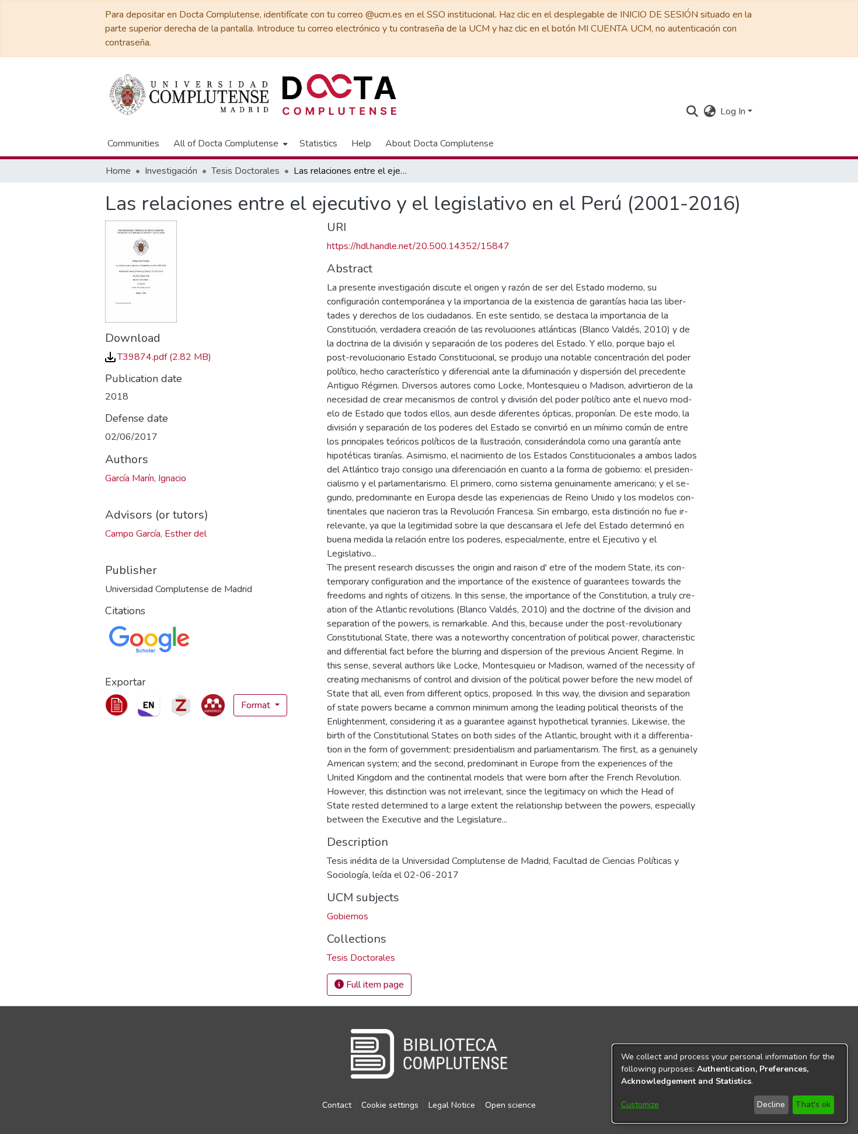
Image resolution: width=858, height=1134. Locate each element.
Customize (640, 1104)
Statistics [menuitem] (318, 143)
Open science (510, 1105)
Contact (336, 1105)
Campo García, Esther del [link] (156, 533)
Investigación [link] (171, 170)
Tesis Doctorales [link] (245, 170)
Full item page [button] (374, 984)
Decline (771, 1104)
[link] (158, 357)
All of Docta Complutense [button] (225, 143)
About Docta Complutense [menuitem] (439, 143)
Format (257, 705)
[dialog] (729, 1083)
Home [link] (118, 170)
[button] (692, 111)
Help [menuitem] (361, 143)
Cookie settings (389, 1105)
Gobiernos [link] (347, 916)
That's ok (813, 1104)
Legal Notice (451, 1105)
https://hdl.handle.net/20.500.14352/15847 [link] (418, 246)
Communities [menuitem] (133, 143)
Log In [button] (734, 111)
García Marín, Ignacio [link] (145, 478)
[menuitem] (229, 143)
